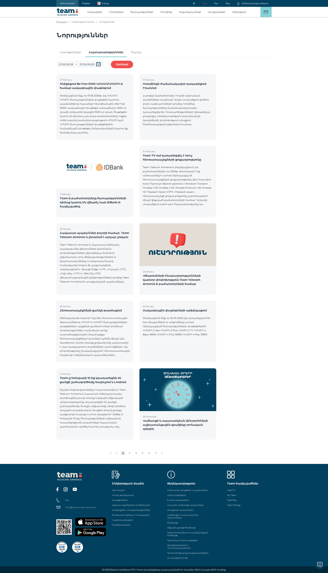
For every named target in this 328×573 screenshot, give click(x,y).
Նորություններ (70, 52)
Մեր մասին (118, 490)
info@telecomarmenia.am (80, 507)
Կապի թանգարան (123, 495)
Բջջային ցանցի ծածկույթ (181, 527)
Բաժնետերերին (121, 525)
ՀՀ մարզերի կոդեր (177, 558)
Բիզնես (86, 3)
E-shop (105, 3)
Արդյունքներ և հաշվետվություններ (131, 510)
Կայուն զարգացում (122, 520)
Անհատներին (67, 3)
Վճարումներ (266, 12)
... (98, 64)
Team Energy (234, 505)
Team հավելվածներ (242, 483)
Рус (216, 3)
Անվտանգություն (176, 495)
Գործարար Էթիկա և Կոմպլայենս (131, 515)
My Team (231, 495)
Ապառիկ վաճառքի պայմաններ (185, 505)
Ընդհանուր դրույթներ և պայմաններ (187, 490)
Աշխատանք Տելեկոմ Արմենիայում (131, 505)
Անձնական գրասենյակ (255, 3)
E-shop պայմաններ (178, 500)
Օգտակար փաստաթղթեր (182, 540)
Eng (228, 3)
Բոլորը (136, 52)
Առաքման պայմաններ (180, 510)
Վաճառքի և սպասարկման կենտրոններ (182, 516)
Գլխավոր (61, 22)
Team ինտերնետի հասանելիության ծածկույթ (187, 534)
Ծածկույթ (172, 522)
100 (67, 500)
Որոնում (122, 64)
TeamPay (232, 500)
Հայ (205, 3)
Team (67, 12)
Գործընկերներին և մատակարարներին (179, 546)
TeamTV (231, 490)
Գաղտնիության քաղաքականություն (187, 553)
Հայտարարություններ (106, 52)
